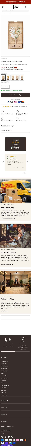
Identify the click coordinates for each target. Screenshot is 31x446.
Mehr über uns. (4, 311)
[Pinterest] (5, 436)
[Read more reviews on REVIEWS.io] (15, 148)
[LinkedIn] (12, 436)
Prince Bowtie (4, 58)
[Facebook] (8, 436)
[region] (15, 162)
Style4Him (11, 426)
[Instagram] (2, 436)
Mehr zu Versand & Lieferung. (8, 218)
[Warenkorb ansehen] (25, 7)
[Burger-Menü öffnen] (3, 7)
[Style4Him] (15, 7)
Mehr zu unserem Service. (7, 264)
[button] (25, 7)
